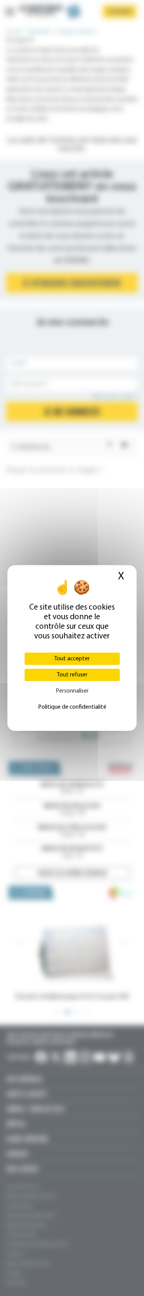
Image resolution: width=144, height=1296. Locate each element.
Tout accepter (72, 659)
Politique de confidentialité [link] (72, 707)
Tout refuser (72, 675)
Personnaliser (72, 691)
